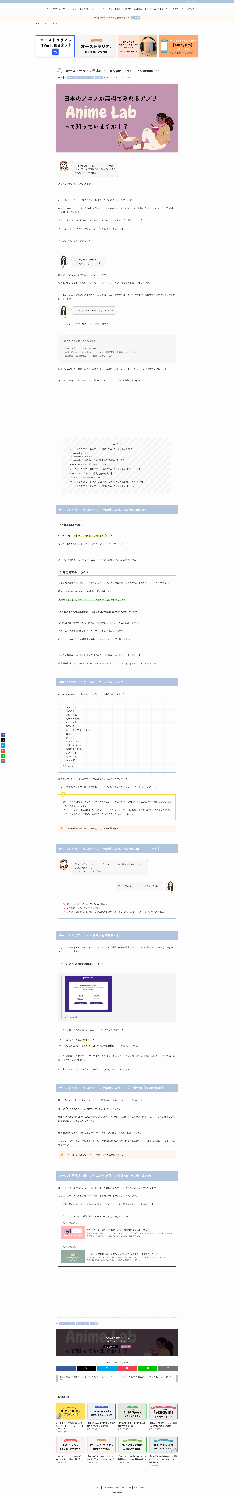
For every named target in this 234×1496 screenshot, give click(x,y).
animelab (73, 1017)
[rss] (193, 1)
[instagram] (189, 1)
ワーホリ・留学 (88, 77)
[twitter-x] (186, 1)
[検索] (196, 1)
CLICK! (136, 17)
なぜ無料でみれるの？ (82, 456)
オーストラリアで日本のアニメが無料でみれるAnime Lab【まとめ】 (103, 486)
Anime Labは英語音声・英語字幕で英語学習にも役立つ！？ (98, 460)
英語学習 (99, 77)
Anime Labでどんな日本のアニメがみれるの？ (92, 464)
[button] (66, 1368)
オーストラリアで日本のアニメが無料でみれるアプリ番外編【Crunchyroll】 (107, 482)
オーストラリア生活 (74, 77)
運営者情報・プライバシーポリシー (117, 1488)
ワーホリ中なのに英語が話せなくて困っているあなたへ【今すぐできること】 (125, 1254)
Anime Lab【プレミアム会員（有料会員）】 (91, 473)
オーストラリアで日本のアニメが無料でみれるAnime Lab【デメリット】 (105, 469)
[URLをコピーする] (168, 1368)
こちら (100, 828)
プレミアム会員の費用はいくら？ (87, 477)
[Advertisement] (117, 410)
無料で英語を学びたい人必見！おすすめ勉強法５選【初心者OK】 (119, 1230)
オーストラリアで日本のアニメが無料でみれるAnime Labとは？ (101, 449)
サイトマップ (95, 1488)
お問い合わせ (139, 1488)
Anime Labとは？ (80, 453)
